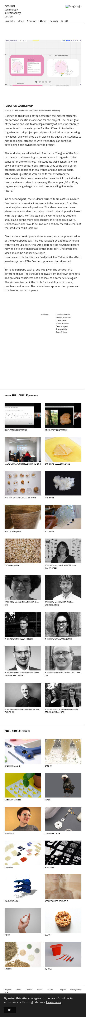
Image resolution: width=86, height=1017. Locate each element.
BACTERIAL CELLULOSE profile (57, 464)
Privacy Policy (75, 990)
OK (9, 1010)
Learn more (53, 1002)
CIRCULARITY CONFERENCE (56, 430)
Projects (10, 21)
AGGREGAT (49, 868)
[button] (36, 82)
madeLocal (9, 834)
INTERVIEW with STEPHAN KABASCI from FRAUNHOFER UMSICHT (22, 674)
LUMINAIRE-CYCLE (52, 834)
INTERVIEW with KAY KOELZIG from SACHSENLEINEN (59, 603)
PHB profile (49, 498)
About (43, 21)
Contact (32, 21)
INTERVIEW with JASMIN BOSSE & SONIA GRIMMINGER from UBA (61, 711)
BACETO (48, 766)
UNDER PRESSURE (12, 766)
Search (54, 21)
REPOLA (48, 969)
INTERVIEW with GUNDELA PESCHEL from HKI (22, 603)
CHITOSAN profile (12, 565)
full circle (20, 395)
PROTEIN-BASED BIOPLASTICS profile (20, 498)
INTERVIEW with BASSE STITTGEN (19, 639)
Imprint (63, 990)
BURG (64, 21)
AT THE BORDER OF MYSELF (56, 901)
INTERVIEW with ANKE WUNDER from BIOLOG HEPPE (60, 567)
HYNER (48, 800)
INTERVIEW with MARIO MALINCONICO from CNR (63, 674)
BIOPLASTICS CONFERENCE (16, 430)
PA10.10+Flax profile (13, 532)
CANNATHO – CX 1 (12, 901)
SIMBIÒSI (8, 969)
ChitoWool (9, 868)
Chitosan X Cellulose (13, 800)
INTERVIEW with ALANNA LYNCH (58, 639)
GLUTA (47, 935)
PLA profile (49, 532)
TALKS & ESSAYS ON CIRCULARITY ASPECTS (23, 464)
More (21, 21)
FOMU (7, 935)
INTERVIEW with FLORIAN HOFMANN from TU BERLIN (22, 711)
